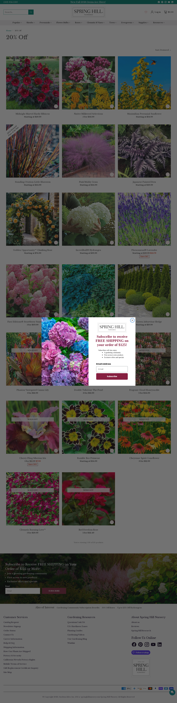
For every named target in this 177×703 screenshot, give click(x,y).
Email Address (103, 364)
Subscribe (112, 376)
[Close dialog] (132, 320)
